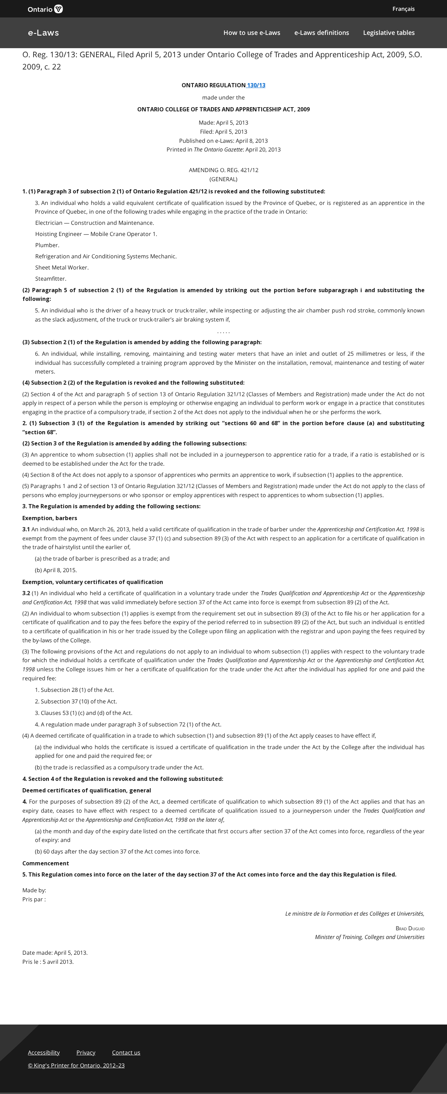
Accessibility (44, 1052)
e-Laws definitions (321, 32)
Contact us (126, 1052)
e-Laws (43, 33)
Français (404, 9)
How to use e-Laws (252, 32)
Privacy (85, 1052)
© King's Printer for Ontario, (76, 1065)
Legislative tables (389, 32)
